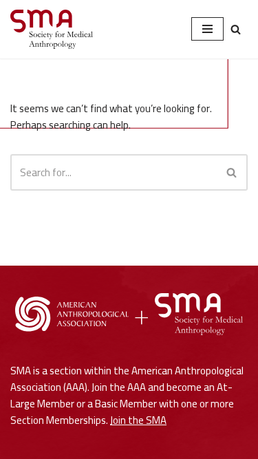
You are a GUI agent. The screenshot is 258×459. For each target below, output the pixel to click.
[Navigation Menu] (207, 29)
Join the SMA (138, 420)
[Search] (235, 29)
